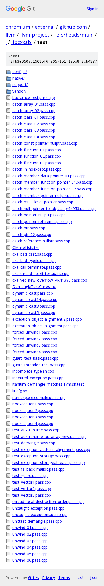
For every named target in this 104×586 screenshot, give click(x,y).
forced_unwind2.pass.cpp (34, 338)
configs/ (19, 71)
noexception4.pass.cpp (32, 423)
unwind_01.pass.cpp (30, 527)
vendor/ (19, 91)
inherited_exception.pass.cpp (38, 377)
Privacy (48, 577)
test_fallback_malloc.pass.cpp (38, 469)
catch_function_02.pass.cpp (36, 156)
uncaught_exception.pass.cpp (38, 508)
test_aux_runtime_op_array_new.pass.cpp (49, 436)
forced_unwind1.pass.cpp (34, 332)
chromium (18, 27)
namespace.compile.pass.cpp (38, 397)
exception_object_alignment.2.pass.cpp (47, 319)
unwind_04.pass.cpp (30, 547)
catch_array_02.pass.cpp (33, 110)
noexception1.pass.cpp (32, 403)
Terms (64, 577)
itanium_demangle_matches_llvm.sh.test (48, 384)
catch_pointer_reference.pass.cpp (42, 221)
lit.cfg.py (19, 390)
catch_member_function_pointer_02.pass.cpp (52, 188)
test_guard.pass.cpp (30, 475)
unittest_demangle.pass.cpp (37, 521)
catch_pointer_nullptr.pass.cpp (39, 214)
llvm (11, 34)
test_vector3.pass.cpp (31, 495)
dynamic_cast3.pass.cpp (33, 306)
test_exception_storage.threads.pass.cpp (48, 462)
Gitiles (33, 577)
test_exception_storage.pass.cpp (41, 455)
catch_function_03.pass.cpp (36, 162)
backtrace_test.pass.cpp (33, 97)
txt (80, 577)
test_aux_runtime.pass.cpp (35, 429)
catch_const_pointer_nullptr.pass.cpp (44, 143)
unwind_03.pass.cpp (30, 540)
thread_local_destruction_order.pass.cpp (48, 501)
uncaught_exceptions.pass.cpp (39, 514)
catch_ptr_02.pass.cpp (31, 234)
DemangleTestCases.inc (34, 286)
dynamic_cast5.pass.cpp (33, 312)
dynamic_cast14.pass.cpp (34, 299)
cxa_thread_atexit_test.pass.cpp (40, 273)
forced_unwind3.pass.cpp (34, 345)
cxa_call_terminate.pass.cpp (37, 267)
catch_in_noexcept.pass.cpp (37, 169)
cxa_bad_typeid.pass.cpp (34, 260)
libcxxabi (21, 42)
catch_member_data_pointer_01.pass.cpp (49, 175)
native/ (18, 78)
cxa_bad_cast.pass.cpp (32, 254)
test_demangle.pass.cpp (33, 442)
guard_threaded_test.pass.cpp (38, 364)
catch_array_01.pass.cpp (33, 104)
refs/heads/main (73, 34)
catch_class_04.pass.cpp (33, 136)
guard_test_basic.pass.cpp (35, 358)
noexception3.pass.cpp (32, 416)
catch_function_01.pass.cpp (36, 149)
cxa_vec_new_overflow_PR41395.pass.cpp (49, 280)
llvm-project (34, 34)
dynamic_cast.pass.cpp (32, 293)
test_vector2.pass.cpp (31, 488)
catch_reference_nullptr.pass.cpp (41, 240)
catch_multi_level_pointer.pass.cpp (42, 201)
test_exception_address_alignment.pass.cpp (51, 449)
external (45, 27)
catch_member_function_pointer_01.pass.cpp (52, 182)
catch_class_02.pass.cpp (33, 123)
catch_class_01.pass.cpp (33, 117)
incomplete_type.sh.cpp (33, 371)
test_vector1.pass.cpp (31, 482)
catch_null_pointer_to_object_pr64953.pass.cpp (54, 208)
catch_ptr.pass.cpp (28, 227)
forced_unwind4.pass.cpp (34, 351)
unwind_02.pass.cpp (30, 534)
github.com (73, 27)
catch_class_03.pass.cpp (33, 130)
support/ (20, 84)
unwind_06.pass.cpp (30, 560)
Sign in (92, 8)
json (94, 577)
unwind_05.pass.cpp (30, 553)
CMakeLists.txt (25, 247)
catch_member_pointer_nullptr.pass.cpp (47, 195)
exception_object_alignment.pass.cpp (45, 325)
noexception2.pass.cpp (32, 410)
